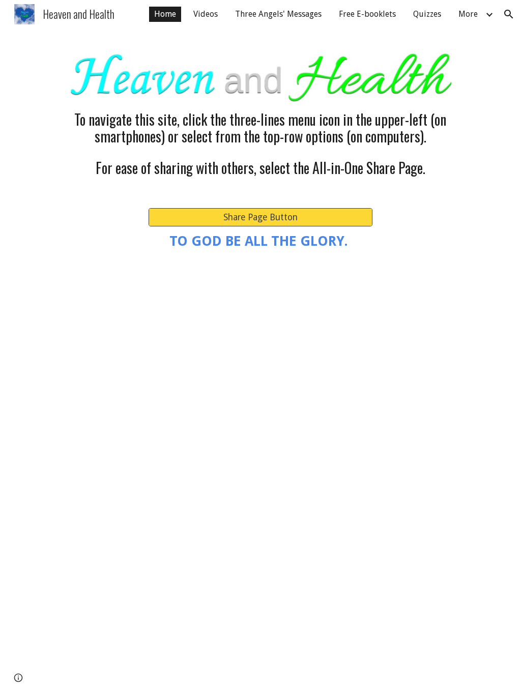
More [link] (468, 14)
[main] (260, 128)
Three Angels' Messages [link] (278, 14)
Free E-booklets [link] (367, 14)
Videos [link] (205, 14)
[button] (509, 14)
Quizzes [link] (427, 14)
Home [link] (165, 14)
